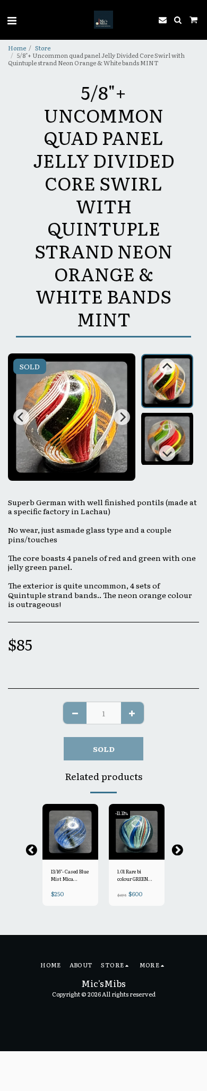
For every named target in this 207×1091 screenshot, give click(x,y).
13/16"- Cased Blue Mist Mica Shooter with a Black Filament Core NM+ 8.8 (70, 875)
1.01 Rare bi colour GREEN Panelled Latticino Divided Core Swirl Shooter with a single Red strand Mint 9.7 (136, 875)
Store (42, 48)
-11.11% (121, 813)
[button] (12, 19)
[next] (122, 417)
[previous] (21, 417)
